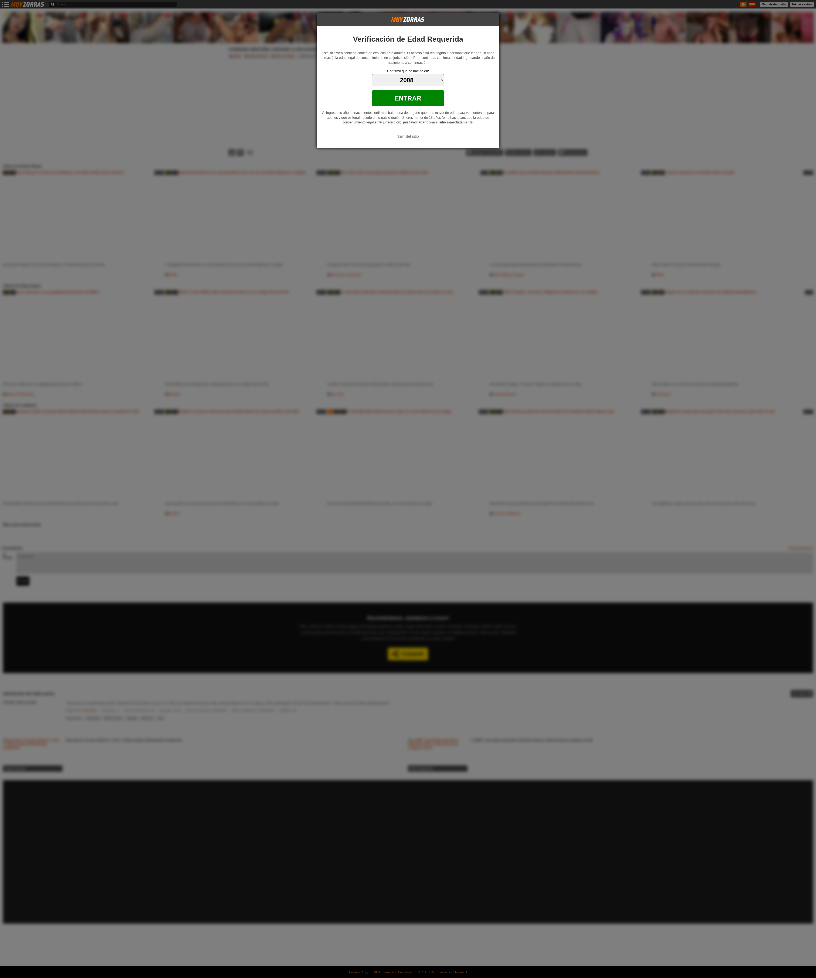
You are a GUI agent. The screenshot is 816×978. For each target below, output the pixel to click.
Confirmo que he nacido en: (408, 71)
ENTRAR (408, 98)
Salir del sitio (408, 136)
